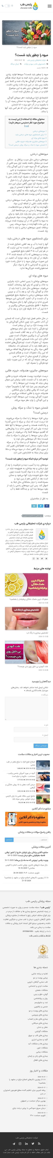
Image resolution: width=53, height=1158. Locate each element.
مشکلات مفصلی (41, 990)
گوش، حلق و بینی (41, 994)
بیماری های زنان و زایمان (38, 1056)
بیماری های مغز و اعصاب (38, 1019)
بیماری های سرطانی (40, 1023)
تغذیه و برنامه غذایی (40, 973)
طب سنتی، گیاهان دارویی (37, 981)
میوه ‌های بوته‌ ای (38, 138)
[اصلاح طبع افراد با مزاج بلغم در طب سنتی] (43, 765)
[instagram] (20, 1144)
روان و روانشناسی (41, 998)
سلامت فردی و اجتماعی (38, 986)
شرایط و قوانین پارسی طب (39, 935)
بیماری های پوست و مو (38, 1010)
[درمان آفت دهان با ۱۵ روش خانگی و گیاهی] (43, 787)
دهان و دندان (42, 1027)
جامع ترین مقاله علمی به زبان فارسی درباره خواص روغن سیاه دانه (20, 798)
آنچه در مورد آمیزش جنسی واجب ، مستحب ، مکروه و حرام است (21, 775)
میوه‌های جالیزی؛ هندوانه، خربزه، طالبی (30, 141)
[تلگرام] (13, 1144)
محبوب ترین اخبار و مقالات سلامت (33, 754)
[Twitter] (33, 1144)
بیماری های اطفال (41, 1060)
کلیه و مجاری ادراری (40, 1039)
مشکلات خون (42, 1047)
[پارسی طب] (29, 6)
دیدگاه (44, 694)
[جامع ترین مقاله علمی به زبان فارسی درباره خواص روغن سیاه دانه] (43, 799)
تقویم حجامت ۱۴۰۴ (31, 872)
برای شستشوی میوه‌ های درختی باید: (30, 134)
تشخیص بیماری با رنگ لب (37, 632)
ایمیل (45, 735)
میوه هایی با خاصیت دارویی (32, 516)
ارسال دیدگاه (15, 64)
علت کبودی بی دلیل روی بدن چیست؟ (33, 666)
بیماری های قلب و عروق (38, 1035)
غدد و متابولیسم (41, 1002)
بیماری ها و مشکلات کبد (38, 1043)
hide (26, 126)
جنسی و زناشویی (41, 1006)
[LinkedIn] (26, 1144)
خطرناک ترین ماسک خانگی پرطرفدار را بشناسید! (29, 599)
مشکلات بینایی (42, 1051)
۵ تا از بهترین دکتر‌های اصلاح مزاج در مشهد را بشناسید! (26, 877)
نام (46, 725)
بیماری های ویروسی (40, 1014)
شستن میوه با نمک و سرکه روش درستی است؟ (27, 145)
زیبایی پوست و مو (40, 977)
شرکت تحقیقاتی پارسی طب (36, 60)
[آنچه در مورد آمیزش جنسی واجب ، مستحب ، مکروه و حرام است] (43, 776)
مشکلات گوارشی (41, 1031)
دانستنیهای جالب (40, 64)
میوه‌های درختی (39, 131)
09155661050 (28, 931)
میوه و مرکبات (28, 64)
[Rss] (39, 1144)
